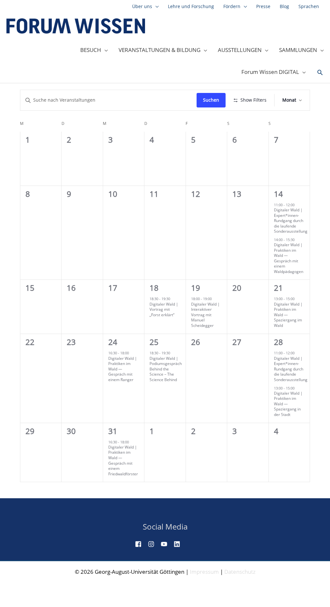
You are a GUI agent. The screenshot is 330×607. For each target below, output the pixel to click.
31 (112, 431)
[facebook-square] (141, 544)
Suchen (211, 100)
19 (195, 287)
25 (154, 342)
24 (112, 342)
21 (278, 287)
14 (278, 193)
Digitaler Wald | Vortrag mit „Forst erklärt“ (164, 309)
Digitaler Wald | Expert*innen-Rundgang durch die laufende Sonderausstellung (290, 220)
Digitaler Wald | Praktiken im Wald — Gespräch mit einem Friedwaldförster (123, 460)
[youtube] (166, 544)
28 (278, 342)
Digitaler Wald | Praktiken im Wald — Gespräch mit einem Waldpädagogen (288, 258)
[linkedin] (179, 544)
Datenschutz (240, 571)
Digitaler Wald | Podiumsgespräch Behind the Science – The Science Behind (166, 369)
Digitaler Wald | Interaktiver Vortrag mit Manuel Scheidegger (205, 314)
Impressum (204, 571)
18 (154, 287)
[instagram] (154, 544)
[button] (320, 72)
